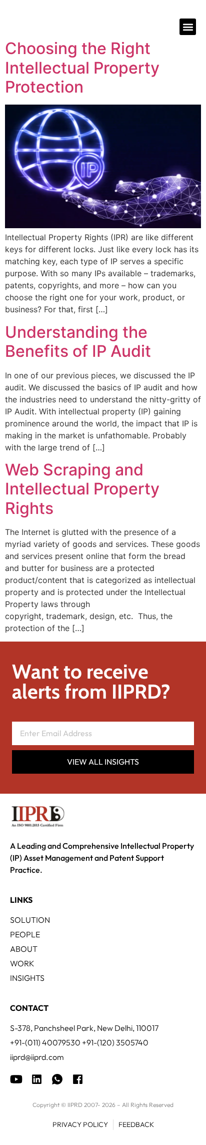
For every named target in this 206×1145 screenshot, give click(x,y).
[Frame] (57, 1079)
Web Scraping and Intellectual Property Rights (82, 489)
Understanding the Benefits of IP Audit (78, 341)
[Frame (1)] (36, 1079)
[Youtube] (16, 1079)
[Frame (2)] (78, 1079)
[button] (188, 27)
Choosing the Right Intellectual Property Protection (82, 68)
